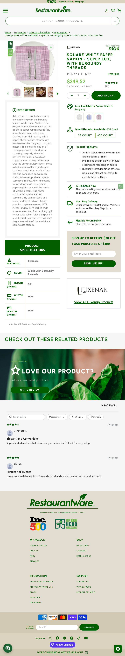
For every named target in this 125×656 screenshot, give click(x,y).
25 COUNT (85, 135)
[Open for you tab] (118, 649)
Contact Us (82, 582)
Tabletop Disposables (39, 33)
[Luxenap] (76, 49)
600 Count (112, 129)
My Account (82, 546)
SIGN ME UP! (94, 263)
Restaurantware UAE (41, 587)
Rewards (34, 561)
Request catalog (85, 592)
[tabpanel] (62, 449)
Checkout (81, 551)
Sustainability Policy (41, 582)
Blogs (33, 592)
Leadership (36, 603)
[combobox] (62, 21)
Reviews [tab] (109, 406)
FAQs (32, 556)
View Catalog (83, 587)
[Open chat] (7, 648)
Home (8, 33)
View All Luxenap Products (93, 302)
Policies (34, 551)
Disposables (20, 33)
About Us (35, 598)
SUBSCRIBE (89, 627)
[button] (5, 9)
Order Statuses (38, 546)
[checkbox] (96, 417)
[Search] (115, 20)
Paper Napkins (60, 33)
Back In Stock (83, 556)
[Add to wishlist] (113, 10)
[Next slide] (57, 93)
